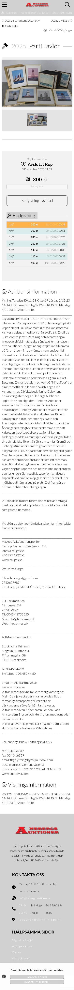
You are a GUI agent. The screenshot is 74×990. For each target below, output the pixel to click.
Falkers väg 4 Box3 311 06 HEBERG (39, 920)
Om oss (16, 952)
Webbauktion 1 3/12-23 (34, 12)
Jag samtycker (37, 976)
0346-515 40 (23, 909)
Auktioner (12, 12)
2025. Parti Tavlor (62, 12)
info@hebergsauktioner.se (35, 898)
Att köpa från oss (22, 946)
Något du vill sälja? (22, 940)
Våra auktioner (21, 958)
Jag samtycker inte (37, 982)
